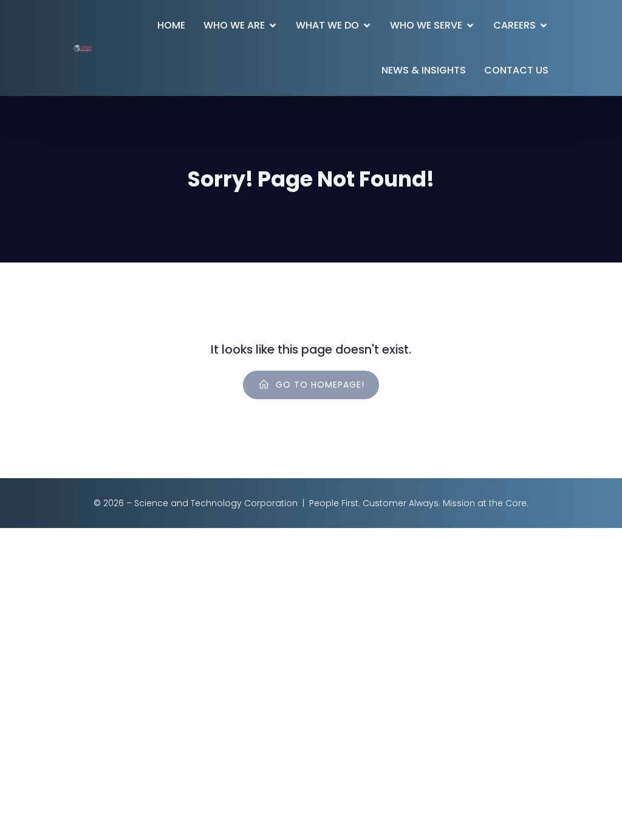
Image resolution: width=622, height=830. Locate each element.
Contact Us (516, 70)
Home (171, 25)
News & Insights (423, 70)
